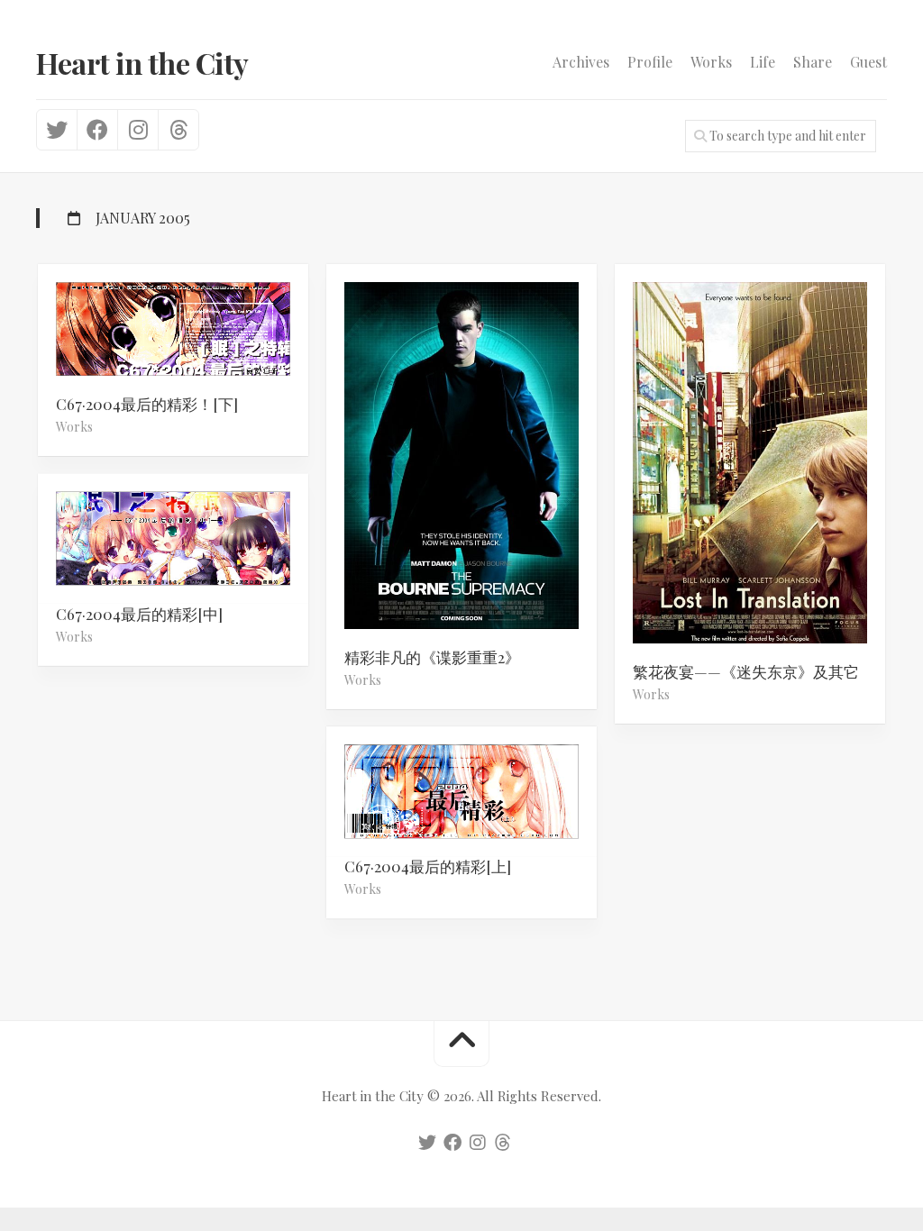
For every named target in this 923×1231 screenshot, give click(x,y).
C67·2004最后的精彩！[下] (147, 404)
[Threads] (178, 130)
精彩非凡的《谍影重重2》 (432, 657)
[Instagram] (137, 130)
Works (711, 62)
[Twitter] (57, 130)
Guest (868, 62)
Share (812, 62)
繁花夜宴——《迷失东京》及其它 (746, 671)
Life (762, 62)
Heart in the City (142, 62)
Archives (581, 62)
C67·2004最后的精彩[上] (427, 867)
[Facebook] (97, 130)
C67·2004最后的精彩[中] (139, 614)
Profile (649, 62)
